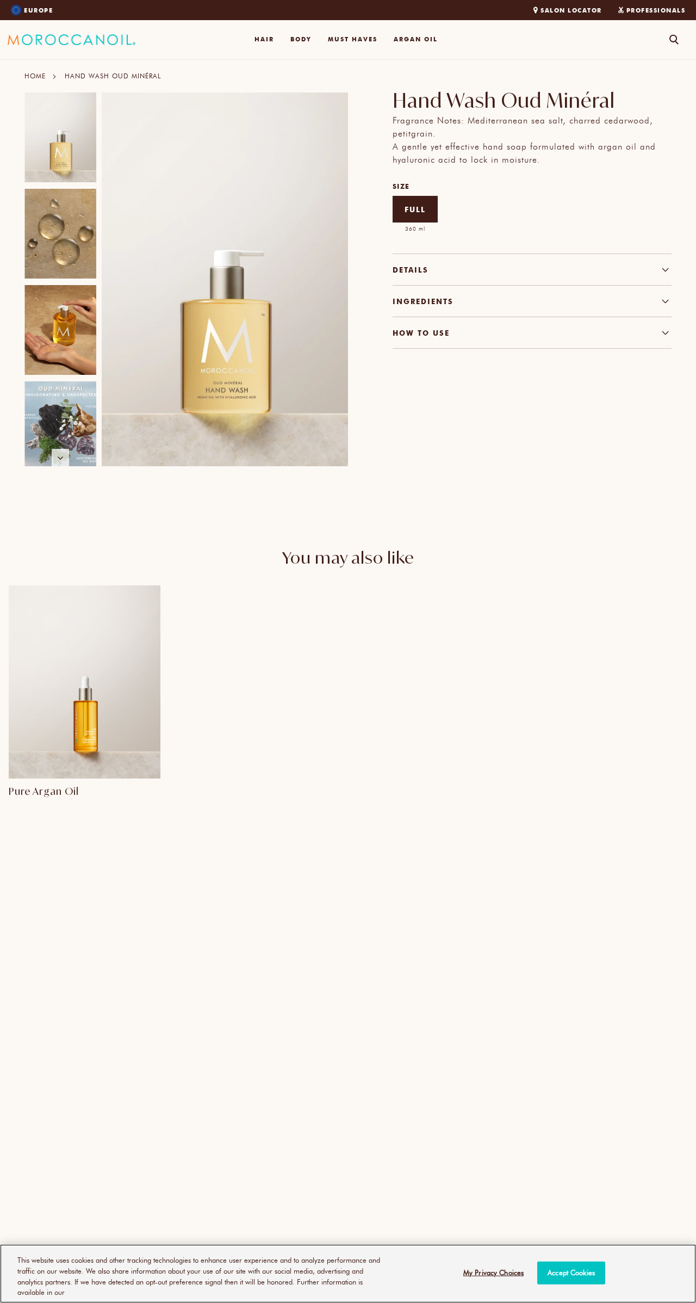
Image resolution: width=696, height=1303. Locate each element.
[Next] (60, 457)
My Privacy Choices (493, 1272)
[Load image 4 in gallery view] (60, 426)
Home (35, 75)
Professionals (656, 10)
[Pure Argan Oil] (84, 682)
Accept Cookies (571, 1272)
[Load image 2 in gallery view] (60, 234)
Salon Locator (571, 10)
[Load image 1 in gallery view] (60, 137)
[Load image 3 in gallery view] (60, 330)
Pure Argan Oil (44, 791)
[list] (60, 279)
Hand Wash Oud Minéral (113, 75)
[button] (264, 39)
